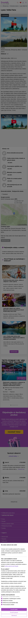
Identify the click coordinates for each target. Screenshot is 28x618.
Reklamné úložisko (8, 600)
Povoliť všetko (14, 609)
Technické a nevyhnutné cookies (11, 596)
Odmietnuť (14, 615)
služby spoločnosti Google (11, 566)
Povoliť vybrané (14, 612)
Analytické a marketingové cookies (12, 598)
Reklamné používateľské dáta (10, 602)
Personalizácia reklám (8, 604)
